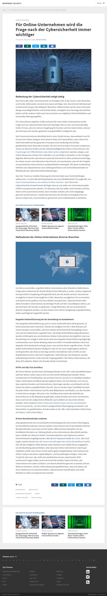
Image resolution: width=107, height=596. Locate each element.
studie (5, 585)
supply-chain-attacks (37, 585)
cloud (4, 578)
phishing (60, 571)
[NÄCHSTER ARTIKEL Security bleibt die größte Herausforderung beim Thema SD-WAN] (25, 265)
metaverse (60, 578)
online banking (36, 497)
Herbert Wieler (41, 40)
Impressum (102, 594)
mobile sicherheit (22, 497)
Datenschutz (92, 594)
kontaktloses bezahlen (24, 493)
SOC (4, 581)
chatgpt (59, 575)
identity (32, 571)
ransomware (7, 575)
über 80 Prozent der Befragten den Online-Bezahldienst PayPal (62, 441)
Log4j (58, 581)
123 (94, 560)
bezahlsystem (20, 489)
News (4, 10)
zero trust (33, 578)
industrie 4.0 (34, 581)
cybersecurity (33, 489)
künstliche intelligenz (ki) (11, 571)
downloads (33, 575)
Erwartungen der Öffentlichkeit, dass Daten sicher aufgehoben (43, 152)
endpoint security (63, 585)
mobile (37, 493)
